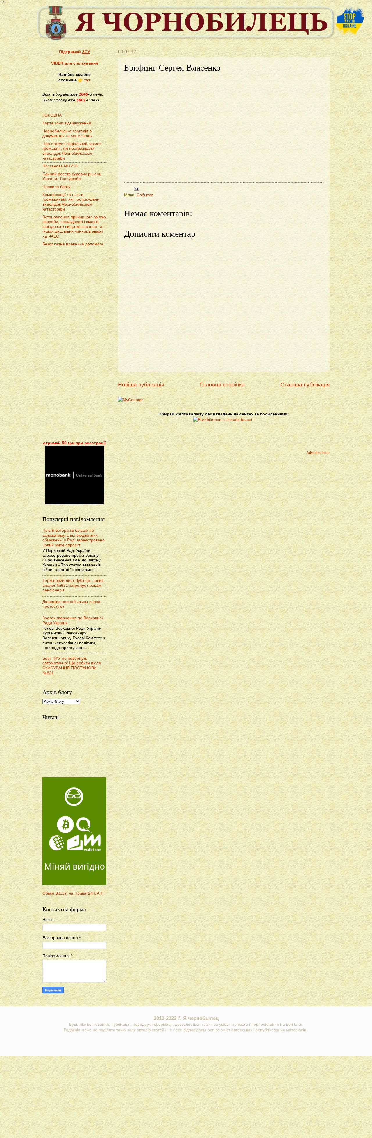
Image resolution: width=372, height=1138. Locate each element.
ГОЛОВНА (52, 115)
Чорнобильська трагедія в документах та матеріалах (67, 133)
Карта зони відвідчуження (66, 123)
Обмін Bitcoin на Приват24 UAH (72, 893)
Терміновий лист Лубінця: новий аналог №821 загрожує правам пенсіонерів (73, 585)
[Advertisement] (74, 344)
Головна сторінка (222, 384)
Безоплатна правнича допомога (72, 244)
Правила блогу (56, 187)
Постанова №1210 (60, 166)
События (145, 195)
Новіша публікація (141, 384)
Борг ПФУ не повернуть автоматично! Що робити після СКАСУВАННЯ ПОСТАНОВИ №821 (71, 665)
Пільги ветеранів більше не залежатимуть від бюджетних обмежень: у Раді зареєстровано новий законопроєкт (73, 537)
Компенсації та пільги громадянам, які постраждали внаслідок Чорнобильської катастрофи (70, 201)
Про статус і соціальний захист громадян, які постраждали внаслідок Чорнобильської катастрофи (71, 151)
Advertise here (318, 453)
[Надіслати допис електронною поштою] (136, 188)
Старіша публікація (305, 384)
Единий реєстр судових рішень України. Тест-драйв (71, 176)
